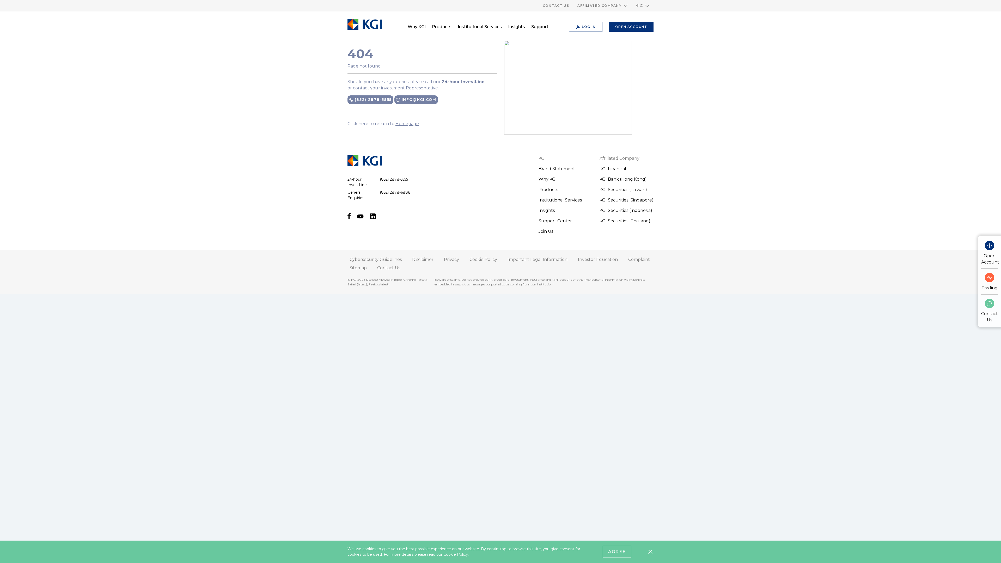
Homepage (407, 123)
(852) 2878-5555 (372, 99)
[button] (602, 5)
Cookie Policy (455, 554)
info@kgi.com (418, 99)
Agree (617, 551)
